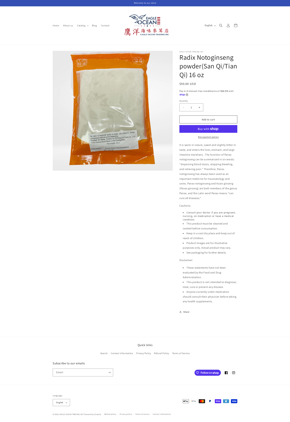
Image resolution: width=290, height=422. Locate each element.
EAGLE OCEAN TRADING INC (71, 414)
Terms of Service (181, 353)
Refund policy (110, 414)
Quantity (183, 100)
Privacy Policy (143, 353)
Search (104, 353)
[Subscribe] (109, 372)
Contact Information (122, 353)
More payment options (208, 137)
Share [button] (186, 311)
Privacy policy (126, 414)
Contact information (162, 414)
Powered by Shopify (92, 414)
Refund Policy (161, 353)
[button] (82, 25)
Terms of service (142, 414)
